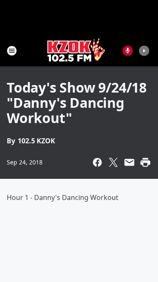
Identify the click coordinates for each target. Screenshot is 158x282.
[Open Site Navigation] (12, 51)
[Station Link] (76, 50)
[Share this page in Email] (129, 162)
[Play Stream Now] (144, 51)
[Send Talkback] (128, 51)
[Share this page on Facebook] (97, 162)
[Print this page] (145, 162)
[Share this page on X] (113, 162)
